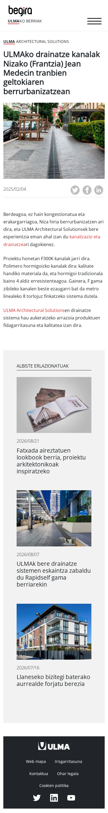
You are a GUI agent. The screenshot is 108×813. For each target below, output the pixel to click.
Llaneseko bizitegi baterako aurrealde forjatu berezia (53, 680)
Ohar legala (68, 773)
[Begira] (21, 10)
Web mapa (36, 761)
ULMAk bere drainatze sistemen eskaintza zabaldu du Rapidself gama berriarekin (54, 574)
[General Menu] (94, 22)
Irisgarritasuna (68, 761)
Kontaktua (38, 773)
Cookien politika (54, 785)
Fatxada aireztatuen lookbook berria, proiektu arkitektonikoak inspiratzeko (51, 460)
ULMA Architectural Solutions (34, 310)
